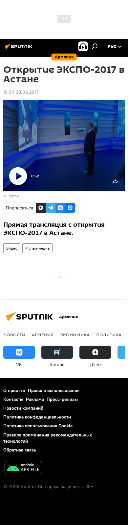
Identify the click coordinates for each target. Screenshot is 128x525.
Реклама (35, 399)
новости (14, 334)
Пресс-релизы (62, 399)
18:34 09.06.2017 (21, 92)
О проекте (14, 390)
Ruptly (13, 195)
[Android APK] (23, 468)
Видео (11, 248)
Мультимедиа (37, 248)
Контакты (13, 399)
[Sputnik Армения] (19, 49)
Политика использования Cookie (38, 426)
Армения (42, 334)
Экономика (75, 334)
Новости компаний (23, 408)
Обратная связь (19, 450)
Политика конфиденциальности (37, 417)
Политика (108, 334)
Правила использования (53, 390)
